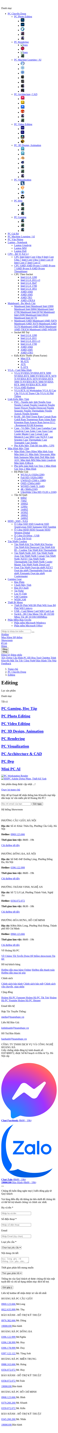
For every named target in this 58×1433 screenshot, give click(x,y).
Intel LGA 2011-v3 (30, 280)
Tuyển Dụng (23, 956)
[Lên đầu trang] (2, 1186)
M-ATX (25, 361)
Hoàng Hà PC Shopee (29, 1000)
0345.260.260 (8, 1419)
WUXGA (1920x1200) (32, 474)
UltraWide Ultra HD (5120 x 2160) (39, 492)
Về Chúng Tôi (9, 956)
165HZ (24, 512)
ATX (23, 364)
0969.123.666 (18, 834)
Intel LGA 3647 (29, 283)
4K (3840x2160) (29, 489)
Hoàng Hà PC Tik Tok (37, 997)
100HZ (24, 503)
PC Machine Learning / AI (27, 59)
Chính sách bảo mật (33, 983)
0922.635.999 (8, 1309)
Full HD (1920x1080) (32, 477)
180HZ (24, 515)
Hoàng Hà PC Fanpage (13, 997)
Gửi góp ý (7, 1287)
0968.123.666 (18, 934)
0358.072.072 (8, 1380)
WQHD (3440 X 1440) (33, 486)
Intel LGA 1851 (29, 288)
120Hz (24, 506)
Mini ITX (25, 358)
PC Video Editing (23, 124)
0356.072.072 (18, 900)
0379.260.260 (8, 1402)
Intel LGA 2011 (29, 338)
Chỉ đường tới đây (10, 845)
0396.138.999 (8, 1342)
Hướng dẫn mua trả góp (13, 972)
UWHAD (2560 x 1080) (33, 480)
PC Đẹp (18, 200)
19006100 (6, 1326)
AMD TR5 (26, 297)
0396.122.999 (18, 867)
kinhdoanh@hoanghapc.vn (15, 1028)
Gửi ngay (37, 804)
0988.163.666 (8, 1364)
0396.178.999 (8, 1348)
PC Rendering (21, 42)
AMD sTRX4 (28, 300)
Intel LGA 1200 (29, 277)
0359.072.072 (8, 1408)
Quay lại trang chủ (10, 789)
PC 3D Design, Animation (27, 145)
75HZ (24, 500)
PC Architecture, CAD (25, 94)
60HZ (24, 497)
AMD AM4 (27, 291)
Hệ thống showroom (41, 956)
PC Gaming (20, 217)
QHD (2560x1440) (30, 483)
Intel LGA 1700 (29, 286)
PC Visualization (22, 179)
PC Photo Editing (23, 16)
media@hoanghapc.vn (12, 1017)
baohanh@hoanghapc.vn (14, 1038)
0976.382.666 (8, 1320)
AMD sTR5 (27, 352)
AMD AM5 (27, 294)
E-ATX (24, 367)
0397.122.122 (8, 1353)
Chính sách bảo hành (12, 983)
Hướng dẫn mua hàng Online (16, 969)
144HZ (24, 509)
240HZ (24, 518)
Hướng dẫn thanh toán (43, 969)
